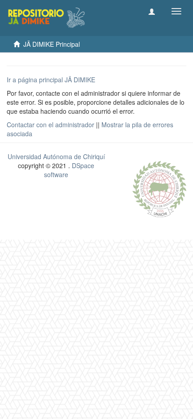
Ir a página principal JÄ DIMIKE (51, 79)
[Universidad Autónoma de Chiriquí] (159, 187)
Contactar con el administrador (50, 124)
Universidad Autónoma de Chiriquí (56, 156)
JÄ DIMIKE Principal (51, 44)
